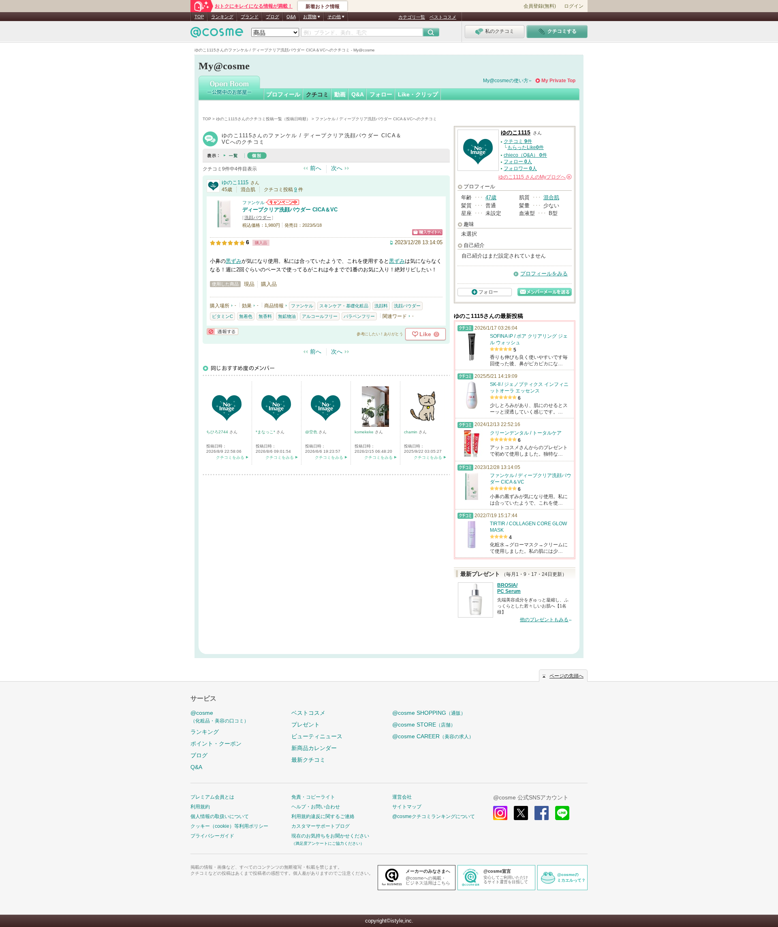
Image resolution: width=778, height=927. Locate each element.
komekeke (365, 432)
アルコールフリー (320, 316)
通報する (222, 331)
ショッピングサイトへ (427, 232)
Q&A (291, 16)
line (562, 813)
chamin (411, 432)
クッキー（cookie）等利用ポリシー (229, 826)
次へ (336, 168)
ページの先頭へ (566, 676)
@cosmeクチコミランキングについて (433, 816)
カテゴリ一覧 (411, 17)
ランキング (222, 16)
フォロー (381, 94)
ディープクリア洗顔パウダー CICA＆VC (290, 210)
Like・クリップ (418, 94)
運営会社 (402, 797)
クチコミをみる (230, 457)
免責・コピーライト (313, 797)
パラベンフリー (359, 316)
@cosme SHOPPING (429, 713)
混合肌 (551, 197)
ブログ (272, 16)
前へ (315, 168)
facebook (541, 813)
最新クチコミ (308, 760)
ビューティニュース (316, 736)
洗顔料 (381, 305)
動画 (340, 94)
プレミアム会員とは (212, 797)
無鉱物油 (287, 316)
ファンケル (253, 202)
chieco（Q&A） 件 (525, 155)
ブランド (250, 16)
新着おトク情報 (323, 6)
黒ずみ (234, 261)
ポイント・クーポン (216, 743)
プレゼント (305, 724)
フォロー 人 (518, 161)
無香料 (265, 316)
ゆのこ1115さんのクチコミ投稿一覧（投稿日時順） (263, 119)
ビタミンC (222, 316)
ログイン (574, 6)
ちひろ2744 (217, 432)
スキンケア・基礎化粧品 (343, 305)
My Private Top (558, 80)
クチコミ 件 (518, 141)
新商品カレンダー (314, 748)
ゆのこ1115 (235, 182)
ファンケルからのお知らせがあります (282, 202)
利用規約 (200, 807)
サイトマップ (406, 807)
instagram (500, 813)
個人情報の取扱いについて (219, 816)
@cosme (219, 717)
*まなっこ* (266, 432)
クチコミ (317, 94)
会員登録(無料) (540, 6)
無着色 (245, 316)
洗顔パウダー (257, 217)
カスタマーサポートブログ (320, 826)
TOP (199, 16)
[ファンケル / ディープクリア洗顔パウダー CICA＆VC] (224, 225)
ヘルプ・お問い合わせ (315, 807)
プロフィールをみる (544, 274)
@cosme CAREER (433, 736)
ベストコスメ (443, 17)
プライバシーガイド (212, 836)
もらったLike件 (525, 147)
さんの (534, 177)
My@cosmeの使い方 (505, 80)
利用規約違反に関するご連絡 (323, 816)
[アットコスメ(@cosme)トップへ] (216, 34)
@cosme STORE (423, 724)
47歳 (490, 197)
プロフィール (283, 94)
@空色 (311, 432)
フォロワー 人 (520, 168)
